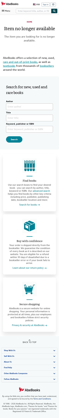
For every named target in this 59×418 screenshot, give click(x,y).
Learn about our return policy (28, 268)
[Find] (54, 11)
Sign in (45, 4)
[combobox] (33, 11)
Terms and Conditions (42, 399)
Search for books (28, 204)
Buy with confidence (30, 241)
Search (14, 139)
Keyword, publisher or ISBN (20, 124)
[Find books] (29, 165)
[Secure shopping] (29, 289)
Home (29, 22)
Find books (29, 181)
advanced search (41, 190)
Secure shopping (29, 304)
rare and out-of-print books (20, 62)
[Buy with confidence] (29, 226)
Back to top (29, 342)
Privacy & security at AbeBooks (28, 325)
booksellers (47, 66)
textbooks (9, 66)
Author (9, 101)
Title (8, 113)
